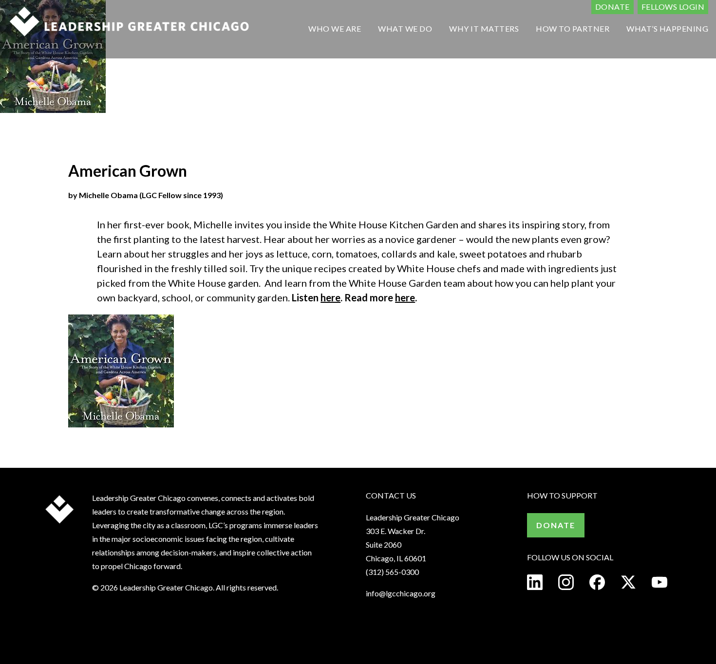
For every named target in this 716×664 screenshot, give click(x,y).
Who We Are (334, 28)
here (330, 297)
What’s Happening (667, 28)
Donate (612, 6)
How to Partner (572, 28)
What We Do (405, 28)
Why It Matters (484, 28)
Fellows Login (673, 6)
